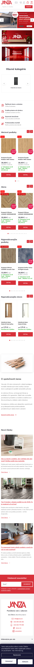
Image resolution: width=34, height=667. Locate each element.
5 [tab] (14, 233)
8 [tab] (19, 233)
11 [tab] (24, 233)
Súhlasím (25, 662)
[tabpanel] (8, 156)
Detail (8, 175)
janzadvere (18, 631)
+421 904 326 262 (18, 622)
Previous (28, 131)
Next (31, 131)
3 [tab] (11, 233)
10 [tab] (22, 233)
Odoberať (27, 584)
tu (22, 651)
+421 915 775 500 (18, 625)
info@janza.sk (18, 619)
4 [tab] (14, 290)
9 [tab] (21, 233)
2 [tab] (9, 233)
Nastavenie (17, 655)
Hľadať (28, 7)
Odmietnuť (8, 661)
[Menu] (31, 2)
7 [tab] (17, 233)
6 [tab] (16, 233)
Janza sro (18, 628)
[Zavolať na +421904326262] (21, 2)
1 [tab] (8, 233)
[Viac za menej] (8, 255)
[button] (2, 20)
